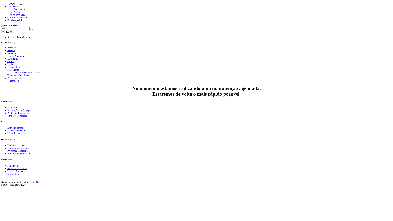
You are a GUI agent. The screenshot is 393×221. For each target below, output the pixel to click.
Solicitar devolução (16, 130)
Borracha (11, 47)
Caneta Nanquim (15, 56)
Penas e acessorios (16, 78)
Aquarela (11, 53)
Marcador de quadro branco (27, 72)
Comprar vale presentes (18, 148)
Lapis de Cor (13, 67)
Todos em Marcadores (18, 75)
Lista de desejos (15, 171)
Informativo (13, 174)
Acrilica (11, 50)
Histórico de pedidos (17, 168)
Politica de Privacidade (18, 113)
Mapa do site (13, 133)
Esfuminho (12, 58)
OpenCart (35, 182)
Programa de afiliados (17, 150)
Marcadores (13, 69)
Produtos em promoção (18, 153)
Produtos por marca (16, 145)
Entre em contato (15, 127)
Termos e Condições (17, 115)
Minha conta (13, 165)
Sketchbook (13, 80)
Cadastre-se (19, 9)
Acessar (17, 12)
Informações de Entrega (18, 110)
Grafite (10, 61)
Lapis (10, 64)
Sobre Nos (12, 107)
